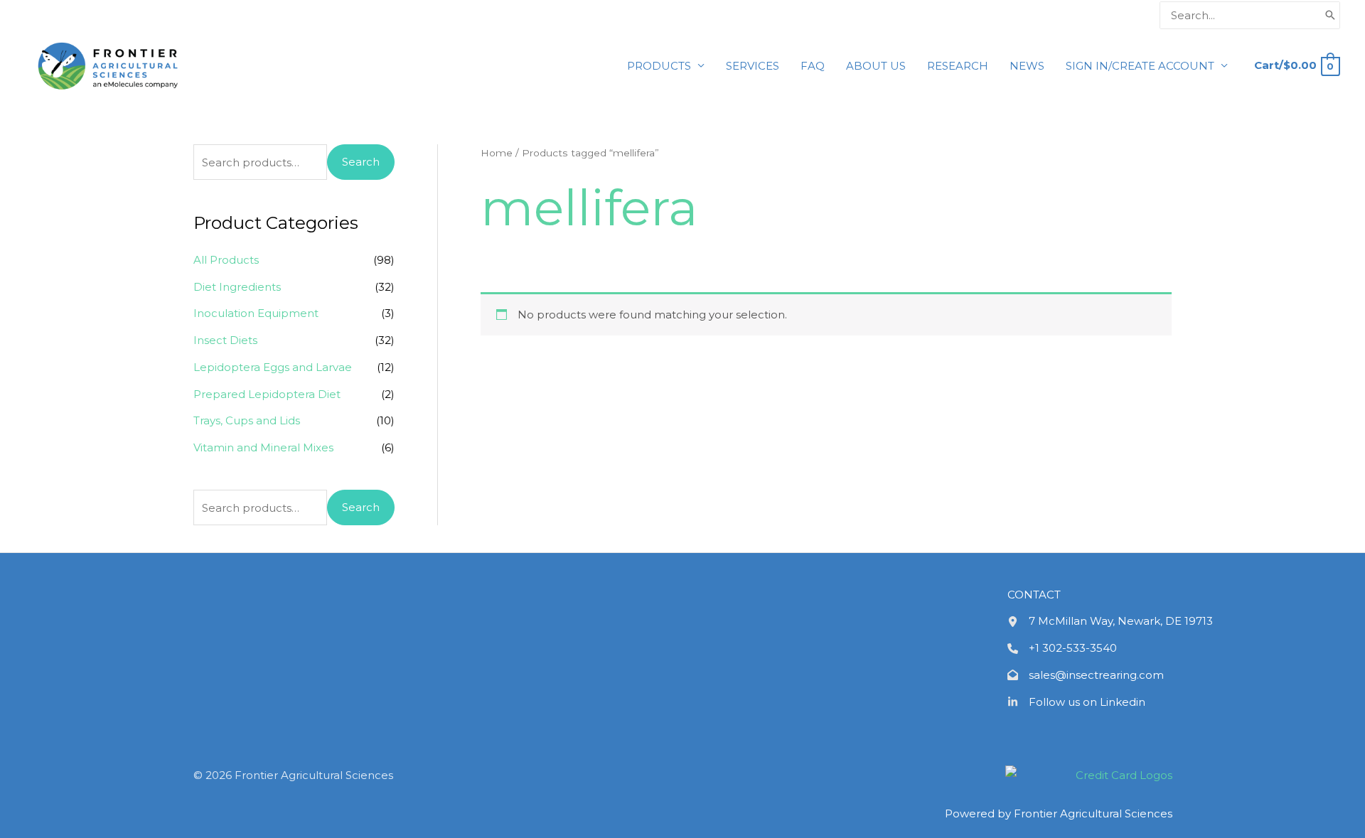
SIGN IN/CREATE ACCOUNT (1140, 65)
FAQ (813, 65)
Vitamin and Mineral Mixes (263, 447)
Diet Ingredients (237, 287)
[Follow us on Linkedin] (1076, 702)
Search (361, 161)
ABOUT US (876, 65)
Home (497, 153)
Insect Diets (225, 340)
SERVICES (752, 65)
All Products (226, 260)
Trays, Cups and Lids (246, 420)
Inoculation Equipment (255, 313)
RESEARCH (957, 65)
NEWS (1027, 65)
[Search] (1330, 15)
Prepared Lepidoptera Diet (267, 394)
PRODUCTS (659, 65)
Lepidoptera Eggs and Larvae (272, 367)
